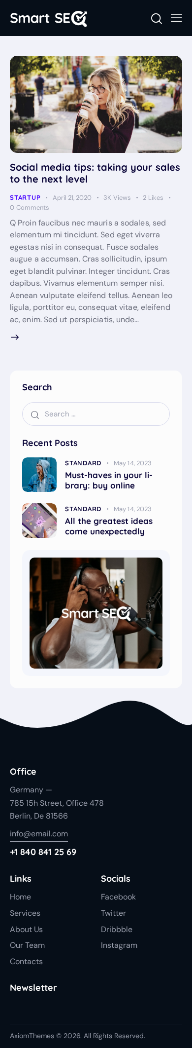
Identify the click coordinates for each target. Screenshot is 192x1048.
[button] (176, 18)
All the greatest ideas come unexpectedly (109, 526)
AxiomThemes (32, 1035)
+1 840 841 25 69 (43, 852)
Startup (25, 197)
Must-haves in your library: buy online (109, 480)
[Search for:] (96, 414)
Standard (83, 463)
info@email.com (39, 833)
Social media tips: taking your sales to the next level (95, 173)
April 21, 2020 (72, 197)
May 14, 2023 (133, 463)
